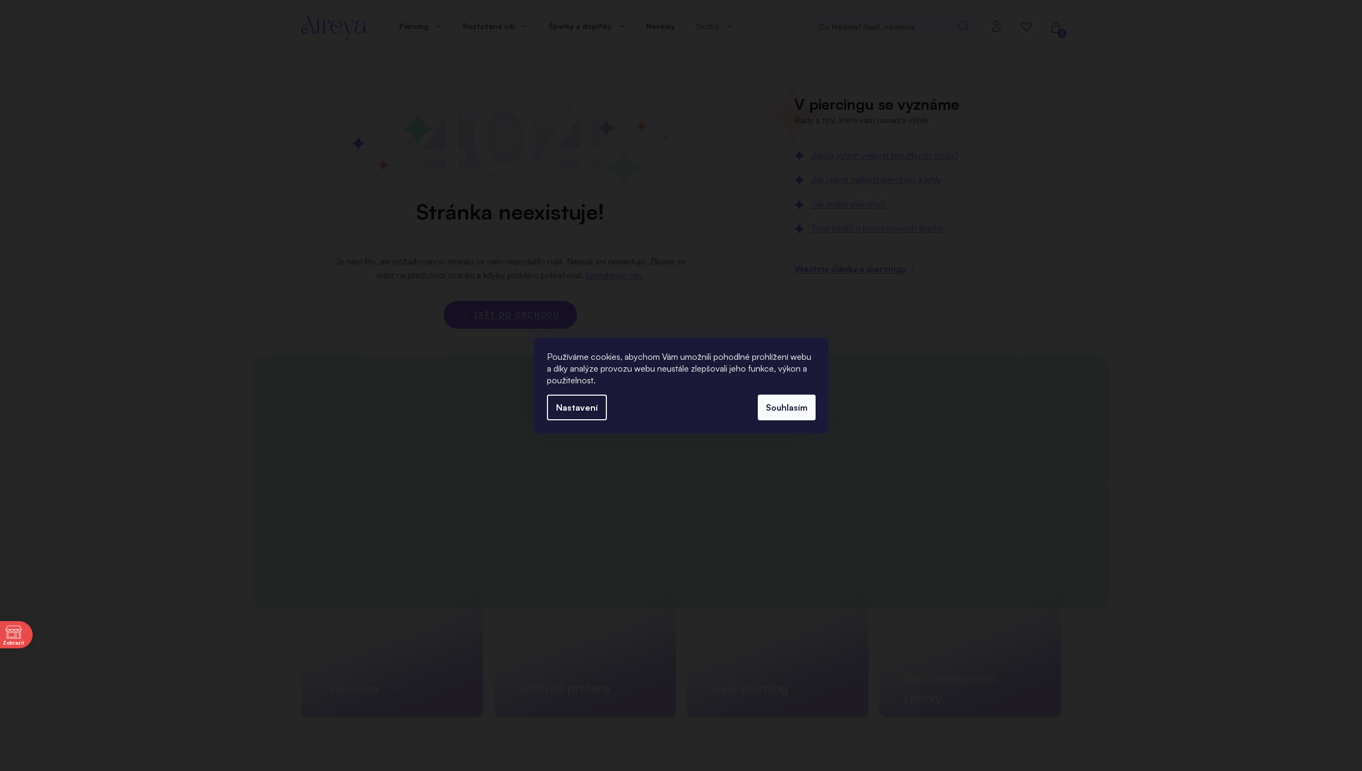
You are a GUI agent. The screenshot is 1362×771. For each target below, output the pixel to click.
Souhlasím (787, 407)
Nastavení (577, 407)
